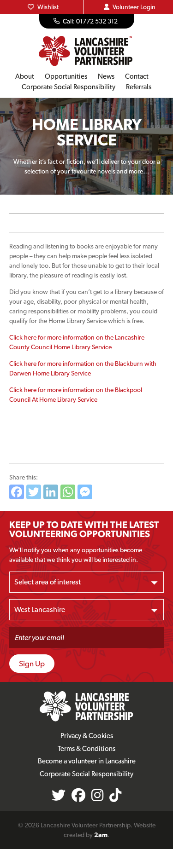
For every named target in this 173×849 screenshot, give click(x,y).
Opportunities (66, 76)
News (106, 76)
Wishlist (48, 7)
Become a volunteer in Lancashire (87, 761)
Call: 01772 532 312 (90, 21)
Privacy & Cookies (86, 736)
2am (100, 834)
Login (134, 7)
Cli (12, 337)
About (24, 76)
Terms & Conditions (86, 749)
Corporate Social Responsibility (68, 87)
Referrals (138, 87)
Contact (137, 76)
